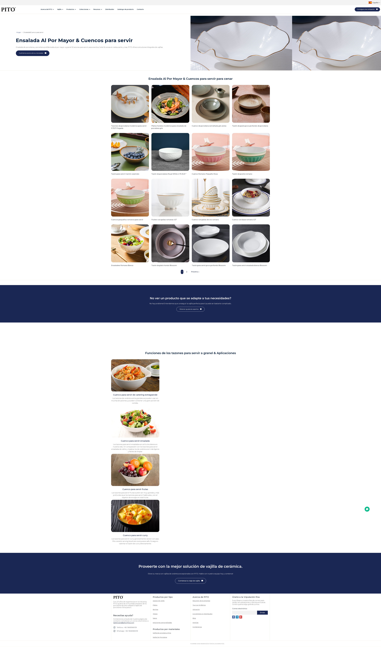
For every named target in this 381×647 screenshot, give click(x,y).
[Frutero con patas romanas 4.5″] (170, 197)
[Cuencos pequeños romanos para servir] (130, 197)
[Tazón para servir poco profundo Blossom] (211, 243)
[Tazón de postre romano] (251, 152)
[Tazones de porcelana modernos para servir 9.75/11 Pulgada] (130, 104)
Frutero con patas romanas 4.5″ (164, 220)
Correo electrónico (239, 609)
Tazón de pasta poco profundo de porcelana (250, 126)
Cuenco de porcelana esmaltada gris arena (209, 126)
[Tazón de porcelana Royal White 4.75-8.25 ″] (170, 152)
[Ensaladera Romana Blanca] (130, 243)
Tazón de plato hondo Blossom (164, 265)
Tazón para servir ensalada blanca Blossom (249, 265)
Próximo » (195, 272)
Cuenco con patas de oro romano (205, 220)
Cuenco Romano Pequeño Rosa (205, 174)
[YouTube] (240, 617)
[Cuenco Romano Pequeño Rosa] (211, 152)
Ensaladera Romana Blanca (122, 265)
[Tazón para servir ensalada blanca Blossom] (251, 243)
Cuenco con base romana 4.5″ (244, 220)
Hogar (18, 32)
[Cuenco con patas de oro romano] (211, 197)
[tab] (47, 9)
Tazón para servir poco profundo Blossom (209, 265)
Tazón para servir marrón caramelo (125, 174)
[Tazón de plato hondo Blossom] (170, 243)
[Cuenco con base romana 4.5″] (251, 197)
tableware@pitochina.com (123, 623)
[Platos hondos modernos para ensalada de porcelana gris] (170, 104)
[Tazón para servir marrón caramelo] (130, 152)
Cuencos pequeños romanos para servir (127, 220)
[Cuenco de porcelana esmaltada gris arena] (211, 104)
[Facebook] (233, 617)
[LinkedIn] (237, 617)
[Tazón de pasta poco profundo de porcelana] (251, 104)
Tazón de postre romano (242, 174)
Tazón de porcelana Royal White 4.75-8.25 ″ (168, 174)
